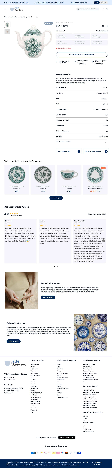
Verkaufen (103, 2)
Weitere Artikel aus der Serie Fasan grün (23, 161)
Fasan (22, 17)
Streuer (59, 386)
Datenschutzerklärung (89, 422)
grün (27, 17)
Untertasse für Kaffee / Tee (95, 188)
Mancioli (33, 381)
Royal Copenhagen (36, 397)
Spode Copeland (35, 403)
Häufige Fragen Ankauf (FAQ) (91, 392)
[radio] (64, 36)
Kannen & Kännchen (100, 109)
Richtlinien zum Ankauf (89, 394)
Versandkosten (87, 366)
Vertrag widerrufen (88, 371)
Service (59, 381)
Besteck (59, 364)
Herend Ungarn (35, 373)
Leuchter (59, 375)
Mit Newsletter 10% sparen (90, 379)
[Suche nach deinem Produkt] (78, 9)
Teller (58, 390)
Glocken (59, 371)
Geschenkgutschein (62, 397)
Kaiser (32, 377)
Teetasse (69, 188)
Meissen (33, 384)
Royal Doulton (34, 399)
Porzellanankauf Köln (89, 405)
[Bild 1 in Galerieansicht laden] (7, 24)
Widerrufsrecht (87, 368)
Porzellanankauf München (90, 407)
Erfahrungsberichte (88, 377)
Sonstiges (59, 384)
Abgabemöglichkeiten (89, 396)
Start (5, 17)
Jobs (84, 420)
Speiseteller (43, 188)
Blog (84, 381)
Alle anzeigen (56, 198)
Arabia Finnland (35, 364)
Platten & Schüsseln (62, 377)
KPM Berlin (33, 379)
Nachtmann (34, 386)
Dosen (58, 366)
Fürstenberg (34, 371)
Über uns (85, 416)
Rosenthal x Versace (36, 392)
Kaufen (97, 2)
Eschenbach (34, 368)
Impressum (86, 424)
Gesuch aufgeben (88, 375)
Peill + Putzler (34, 388)
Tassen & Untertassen (63, 388)
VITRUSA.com (87, 429)
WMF (32, 412)
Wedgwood (34, 410)
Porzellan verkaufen (88, 390)
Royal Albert (34, 395)
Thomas (33, 405)
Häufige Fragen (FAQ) (89, 364)
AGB (84, 427)
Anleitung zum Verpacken (90, 399)
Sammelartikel (61, 379)
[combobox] (87, 9)
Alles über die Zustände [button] (102, 30)
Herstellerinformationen (64, 142)
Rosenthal (33, 390)
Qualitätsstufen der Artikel (90, 373)
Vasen (58, 395)
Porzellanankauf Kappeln (90, 403)
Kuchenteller (16, 188)
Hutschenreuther (35, 375)
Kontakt (85, 418)
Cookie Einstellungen (88, 431)
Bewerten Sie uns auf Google (97, 214)
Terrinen (59, 392)
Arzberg (33, 366)
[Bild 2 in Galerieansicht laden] (7, 32)
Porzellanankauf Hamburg (90, 401)
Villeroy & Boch (14, 17)
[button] (5, 9)
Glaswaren (60, 368)
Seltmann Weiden (35, 401)
